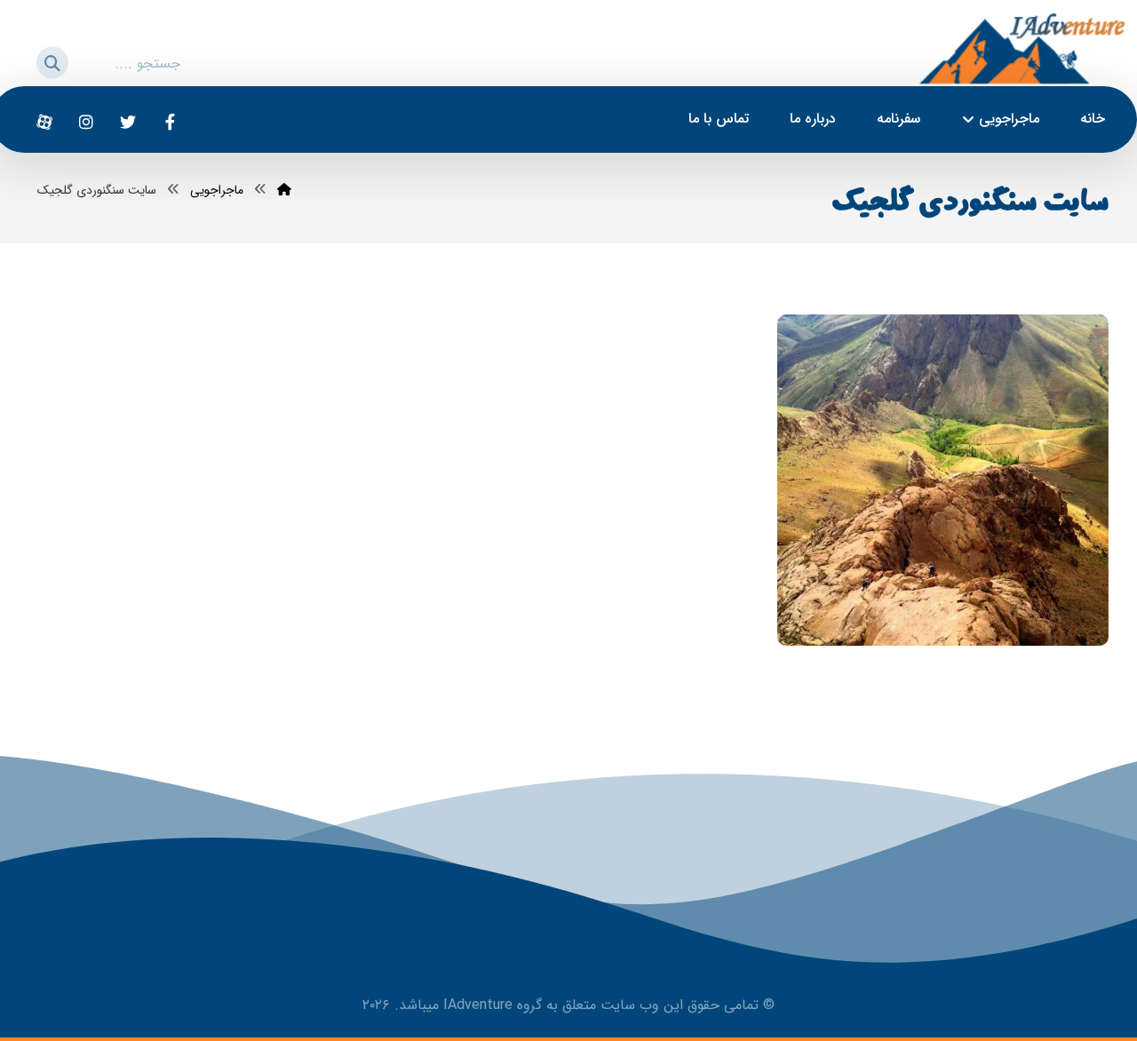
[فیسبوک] (169, 121)
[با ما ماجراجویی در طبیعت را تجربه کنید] (1021, 47)
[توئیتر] (127, 121)
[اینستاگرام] (86, 121)
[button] (41, 60)
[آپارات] (44, 121)
